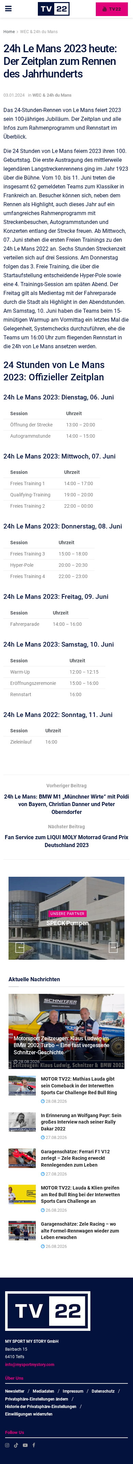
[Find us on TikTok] (16, 1445)
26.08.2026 (56, 1210)
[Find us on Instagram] (7, 1445)
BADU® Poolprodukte (74, 923)
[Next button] (113, 947)
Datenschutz (103, 1391)
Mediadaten (43, 1391)
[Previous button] (19, 947)
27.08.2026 (56, 1137)
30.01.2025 (75, 936)
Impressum (73, 1391)
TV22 (114, 9)
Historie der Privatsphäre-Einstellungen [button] (40, 1406)
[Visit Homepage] (54, 9)
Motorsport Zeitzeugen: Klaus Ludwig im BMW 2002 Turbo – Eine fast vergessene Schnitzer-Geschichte (61, 1045)
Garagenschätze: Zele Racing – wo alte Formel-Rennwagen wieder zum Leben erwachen (80, 1230)
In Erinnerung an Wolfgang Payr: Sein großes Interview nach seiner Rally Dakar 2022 (81, 1122)
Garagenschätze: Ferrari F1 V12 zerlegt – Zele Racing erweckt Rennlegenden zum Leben (75, 1158)
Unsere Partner (74, 914)
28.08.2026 (28, 1061)
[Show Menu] (8, 9)
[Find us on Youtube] (25, 1445)
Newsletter (14, 1391)
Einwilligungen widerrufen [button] (29, 1414)
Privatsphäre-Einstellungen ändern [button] (36, 1399)
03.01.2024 (14, 95)
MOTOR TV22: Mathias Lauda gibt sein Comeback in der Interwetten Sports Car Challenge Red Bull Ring (79, 1085)
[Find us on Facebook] (33, 1445)
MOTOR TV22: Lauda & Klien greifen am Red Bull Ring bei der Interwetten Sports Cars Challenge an (80, 1194)
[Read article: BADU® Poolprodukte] (73, 918)
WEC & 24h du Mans (39, 31)
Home (9, 31)
